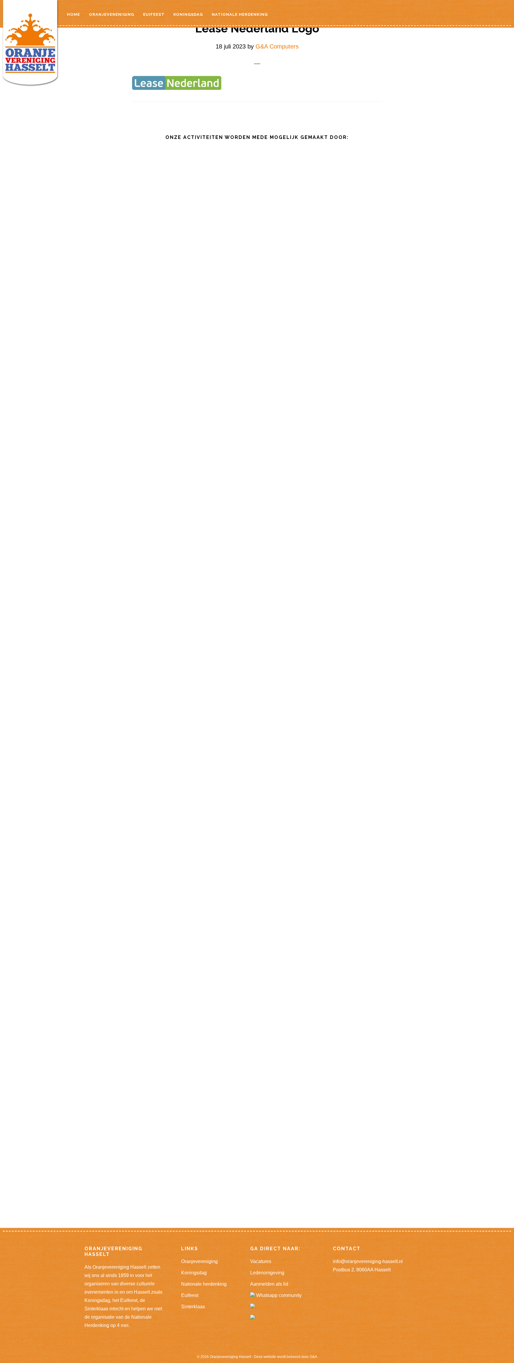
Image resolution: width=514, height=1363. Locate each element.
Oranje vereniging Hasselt (32, 44)
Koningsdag (194, 1272)
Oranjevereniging (199, 1261)
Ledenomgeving (267, 1272)
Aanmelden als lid (269, 1284)
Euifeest (189, 1295)
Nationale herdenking (204, 1284)
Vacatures (260, 1261)
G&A (313, 1357)
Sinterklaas (193, 1306)
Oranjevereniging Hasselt (230, 1357)
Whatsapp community (278, 1295)
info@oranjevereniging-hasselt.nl (368, 1261)
